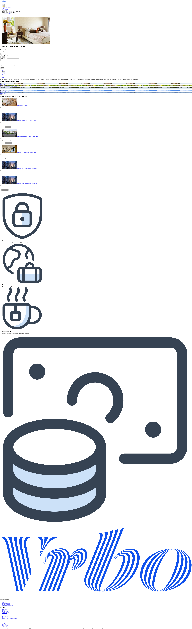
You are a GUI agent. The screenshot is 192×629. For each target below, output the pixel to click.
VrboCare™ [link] (4, 602)
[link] (12, 15)
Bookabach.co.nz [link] (5, 625)
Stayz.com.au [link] (4, 626)
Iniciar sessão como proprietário (9, 14)
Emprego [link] (3, 610)
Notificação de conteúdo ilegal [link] (7, 615)
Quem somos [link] (4, 609)
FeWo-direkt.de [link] (4, 624)
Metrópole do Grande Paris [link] (6, 73)
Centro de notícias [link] (5, 611)
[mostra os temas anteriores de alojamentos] (0, 94)
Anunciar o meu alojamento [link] (6, 601)
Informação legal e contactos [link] (6, 616)
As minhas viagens (5, 9)
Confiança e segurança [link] (6, 603)
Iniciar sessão (5, 10)
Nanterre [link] (3, 72)
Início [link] (3, 70)
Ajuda (3, 8)
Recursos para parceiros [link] (6, 604)
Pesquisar (2, 68)
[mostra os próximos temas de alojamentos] (1, 94)
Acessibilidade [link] (4, 613)
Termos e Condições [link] (5, 612)
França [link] (3, 75)
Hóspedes (2, 51)
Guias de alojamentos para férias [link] (7, 605)
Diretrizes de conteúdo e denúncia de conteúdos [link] (9, 618)
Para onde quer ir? (3, 49)
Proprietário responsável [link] (6, 617)
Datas (1, 50)
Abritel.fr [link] (3, 623)
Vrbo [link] (3, 622)
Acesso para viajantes (7, 13)
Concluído (2, 67)
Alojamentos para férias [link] (6, 76)
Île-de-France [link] (4, 74)
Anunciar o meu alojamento (6, 7)
